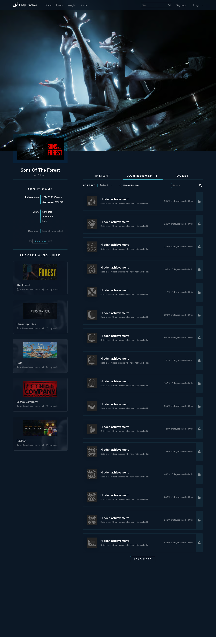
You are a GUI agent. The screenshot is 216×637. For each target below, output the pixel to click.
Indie (44, 221)
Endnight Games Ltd (52, 230)
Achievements (142, 176)
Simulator (47, 211)
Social (48, 5)
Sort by (89, 185)
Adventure (47, 216)
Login (197, 5)
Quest (60, 5)
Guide (83, 5)
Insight (72, 5)
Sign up (180, 5)
